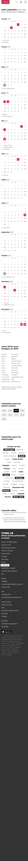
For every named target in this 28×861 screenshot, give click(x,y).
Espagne (5, 465)
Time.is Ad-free (6, 605)
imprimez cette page (19, 521)
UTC (2, 591)
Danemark (17, 462)
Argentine (19, 450)
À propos (4, 613)
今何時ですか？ (16, 651)
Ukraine (8, 497)
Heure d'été (7, 88)
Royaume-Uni (18, 487)
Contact (4, 616)
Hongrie (6, 471)
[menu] (25, 2)
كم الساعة (3, 647)
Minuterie (4, 559)
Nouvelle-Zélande (17, 481)
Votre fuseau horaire (8, 548)
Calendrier (5, 565)
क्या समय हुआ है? (20, 643)
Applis (3, 578)
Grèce (14, 468)
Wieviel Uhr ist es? (6, 651)
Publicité (4, 621)
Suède (5, 493)
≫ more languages (6, 654)
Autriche (13, 453)
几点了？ (13, 643)
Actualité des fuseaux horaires (12, 584)
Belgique (22, 453)
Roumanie (6, 487)
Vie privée (4, 627)
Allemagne (9, 450)
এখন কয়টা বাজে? (10, 647)
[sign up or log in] (21, 2)
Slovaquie (14, 490)
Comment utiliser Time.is (10, 610)
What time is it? (5, 643)
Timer (3, 562)
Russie (6, 490)
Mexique (19, 478)
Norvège (6, 481)
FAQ (2, 608)
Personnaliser (6, 602)
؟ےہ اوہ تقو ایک (18, 652)
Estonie (14, 465)
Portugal (21, 484)
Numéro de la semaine (9, 571)
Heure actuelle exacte (9, 542)
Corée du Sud (17, 459)
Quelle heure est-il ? (15, 645)
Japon (6, 475)
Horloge (4, 556)
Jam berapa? (14, 649)
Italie (21, 472)
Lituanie (21, 475)
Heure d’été (5, 553)
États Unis (18, 497)
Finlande (22, 465)
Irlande (14, 471)
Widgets (4, 581)
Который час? (18, 647)
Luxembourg (9, 478)
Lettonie (13, 475)
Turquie (20, 494)
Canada (7, 459)
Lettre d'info (5, 587)
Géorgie (21, 468)
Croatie (9, 462)
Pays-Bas (5, 484)
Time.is (5, 2)
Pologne (21, 12)
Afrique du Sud (13, 447)
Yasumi (13, 387)
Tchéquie (12, 493)
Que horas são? (5, 649)
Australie (5, 453)
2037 (9, 19)
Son (2, 574)
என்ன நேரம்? (11, 652)
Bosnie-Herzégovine (10, 456)
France (7, 469)
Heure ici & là (6, 545)
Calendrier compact (8, 568)
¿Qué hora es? (5, 645)
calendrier (13, 11)
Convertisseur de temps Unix (11, 597)
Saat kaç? (4, 652)
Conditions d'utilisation (9, 624)
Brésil (21, 456)
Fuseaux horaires (7, 551)
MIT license (11, 389)
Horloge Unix (6, 594)
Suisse (22, 490)
